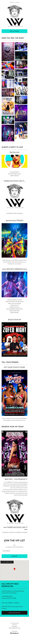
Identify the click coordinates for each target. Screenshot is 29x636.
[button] (19, 602)
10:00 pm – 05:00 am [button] (13, 602)
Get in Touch (14, 31)
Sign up (14, 556)
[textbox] (14, 551)
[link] (14, 633)
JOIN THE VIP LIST (14, 612)
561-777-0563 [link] (12, 598)
